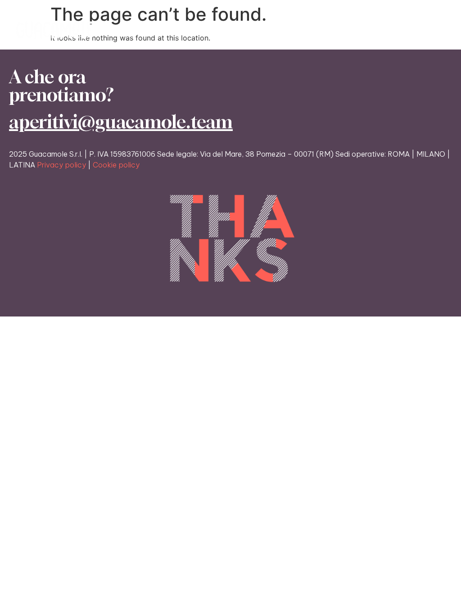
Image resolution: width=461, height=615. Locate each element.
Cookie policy (116, 164)
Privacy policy (61, 164)
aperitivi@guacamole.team (121, 121)
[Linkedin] (443, 30)
